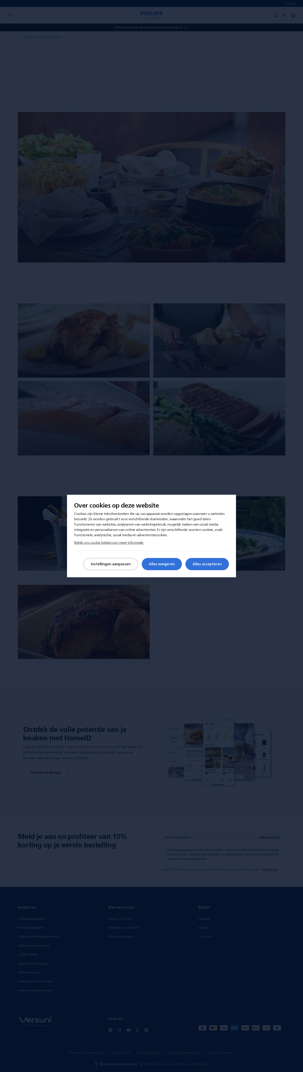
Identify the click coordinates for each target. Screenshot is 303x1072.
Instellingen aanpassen (111, 564)
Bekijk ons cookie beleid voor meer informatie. (109, 542)
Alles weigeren (162, 564)
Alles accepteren (207, 564)
